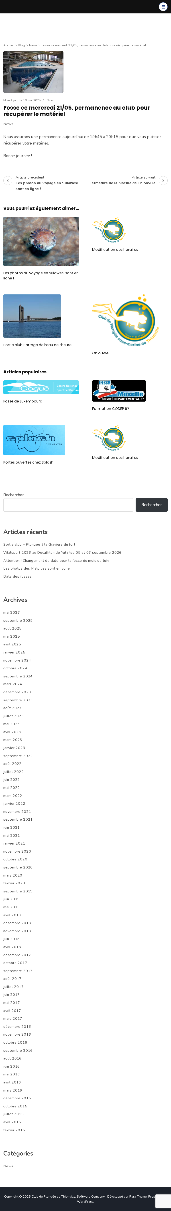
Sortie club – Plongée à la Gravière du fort (39, 544)
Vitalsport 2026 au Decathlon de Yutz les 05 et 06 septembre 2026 (62, 552)
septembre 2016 (18, 1050)
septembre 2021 (18, 819)
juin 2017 (11, 994)
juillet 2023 (13, 716)
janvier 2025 (14, 652)
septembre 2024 (18, 676)
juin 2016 (11, 1066)
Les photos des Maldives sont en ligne (36, 568)
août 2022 (12, 763)
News (8, 123)
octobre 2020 (15, 859)
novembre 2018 (17, 931)
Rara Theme (138, 1196)
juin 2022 (11, 779)
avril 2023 (12, 732)
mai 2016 (11, 1074)
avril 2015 (12, 1122)
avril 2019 (12, 915)
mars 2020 (12, 875)
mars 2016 (12, 1090)
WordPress (85, 1201)
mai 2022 (11, 787)
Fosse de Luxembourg (22, 401)
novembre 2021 (17, 811)
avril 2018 (12, 947)
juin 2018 (11, 938)
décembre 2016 (17, 1026)
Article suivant (123, 180)
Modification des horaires (115, 249)
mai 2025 (11, 636)
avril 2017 (12, 1010)
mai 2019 (11, 907)
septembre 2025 (18, 620)
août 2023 (12, 708)
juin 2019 (11, 899)
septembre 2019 (18, 891)
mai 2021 (11, 835)
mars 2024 (12, 684)
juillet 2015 (13, 1114)
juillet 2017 (13, 986)
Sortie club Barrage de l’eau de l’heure (37, 344)
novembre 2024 (17, 660)
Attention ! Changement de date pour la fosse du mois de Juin (56, 560)
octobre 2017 (15, 962)
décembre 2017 (17, 955)
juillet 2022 (13, 771)
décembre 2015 (17, 1098)
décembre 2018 (17, 923)
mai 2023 (11, 723)
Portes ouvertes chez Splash (28, 462)
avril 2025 (12, 644)
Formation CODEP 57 (110, 408)
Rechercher (13, 495)
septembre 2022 (18, 755)
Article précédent (47, 183)
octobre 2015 (15, 1106)
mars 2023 (12, 739)
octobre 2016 (15, 1042)
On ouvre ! (101, 353)
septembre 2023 (18, 700)
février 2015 (14, 1130)
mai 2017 (11, 1002)
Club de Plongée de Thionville (53, 1196)
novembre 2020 (17, 851)
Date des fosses (17, 576)
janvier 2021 (14, 843)
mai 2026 (11, 612)
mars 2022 (12, 795)
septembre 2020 (18, 867)
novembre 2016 (17, 1034)
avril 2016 (12, 1082)
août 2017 (12, 978)
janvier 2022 (14, 803)
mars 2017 (12, 1018)
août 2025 (12, 628)
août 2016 (12, 1058)
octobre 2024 (15, 668)
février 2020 (14, 883)
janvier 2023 (14, 747)
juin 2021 (11, 827)
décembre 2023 (17, 692)
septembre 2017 (18, 970)
